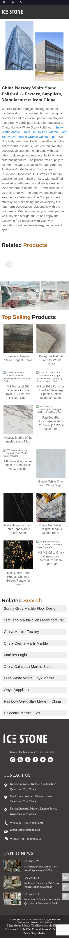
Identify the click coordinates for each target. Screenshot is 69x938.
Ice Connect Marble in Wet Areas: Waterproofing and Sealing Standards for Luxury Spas (41, 887)
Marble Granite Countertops (36, 137)
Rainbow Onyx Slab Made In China (32, 701)
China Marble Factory (21, 632)
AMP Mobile (46, 922)
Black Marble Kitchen (49, 925)
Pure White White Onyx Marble (29, 678)
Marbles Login (15, 655)
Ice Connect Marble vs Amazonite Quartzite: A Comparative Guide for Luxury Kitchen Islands (42, 903)
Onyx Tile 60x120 (35, 132)
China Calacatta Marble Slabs (28, 667)
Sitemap (34, 922)
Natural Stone (40, 929)
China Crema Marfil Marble (26, 643)
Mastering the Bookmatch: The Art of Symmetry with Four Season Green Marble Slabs (40, 870)
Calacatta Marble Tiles (22, 713)
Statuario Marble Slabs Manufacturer (34, 620)
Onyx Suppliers (16, 690)
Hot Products (23, 922)
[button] (60, 264)
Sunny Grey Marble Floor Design (30, 608)
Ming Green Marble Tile (21, 925)
